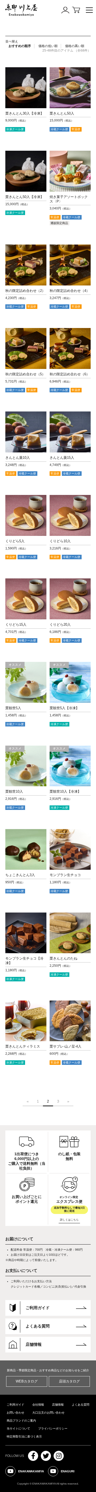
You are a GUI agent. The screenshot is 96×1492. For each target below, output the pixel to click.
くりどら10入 (60, 541)
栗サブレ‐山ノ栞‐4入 (65, 1046)
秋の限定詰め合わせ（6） (70, 374)
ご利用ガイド (15, 1404)
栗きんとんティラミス (22, 1046)
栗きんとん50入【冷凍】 (24, 197)
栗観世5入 (13, 708)
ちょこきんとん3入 (20, 875)
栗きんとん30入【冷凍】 (24, 113)
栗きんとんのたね (63, 958)
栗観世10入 (14, 791)
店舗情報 (58, 1404)
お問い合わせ (15, 1412)
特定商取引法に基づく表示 (24, 1436)
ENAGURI (63, 1473)
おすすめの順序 (20, 46)
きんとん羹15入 (62, 458)
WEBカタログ (27, 1381)
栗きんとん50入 (62, 113)
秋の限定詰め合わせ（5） (25, 374)
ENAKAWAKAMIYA (27, 1473)
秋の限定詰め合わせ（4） (70, 291)
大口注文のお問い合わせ (48, 1412)
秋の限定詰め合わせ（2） (25, 291)
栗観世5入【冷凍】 (64, 708)
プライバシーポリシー (52, 1428)
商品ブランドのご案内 (21, 1420)
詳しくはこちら (69, 1219)
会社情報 (38, 1404)
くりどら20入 (60, 625)
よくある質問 (80, 1404)
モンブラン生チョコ (65, 875)
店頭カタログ (69, 1381)
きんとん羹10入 (17, 458)
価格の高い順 (74, 46)
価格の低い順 (48, 46)
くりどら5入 (15, 541)
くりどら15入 (15, 625)
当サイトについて (18, 1428)
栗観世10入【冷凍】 (65, 791)
